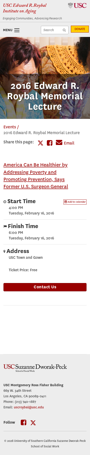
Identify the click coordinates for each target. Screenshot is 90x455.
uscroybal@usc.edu (29, 407)
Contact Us (45, 287)
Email (69, 143)
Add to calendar (76, 201)
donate (80, 29)
